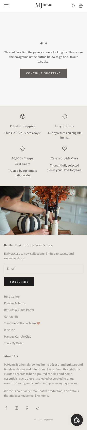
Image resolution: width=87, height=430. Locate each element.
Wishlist (9, 330)
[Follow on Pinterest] (27, 408)
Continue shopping (43, 73)
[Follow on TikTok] (38, 408)
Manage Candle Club (18, 336)
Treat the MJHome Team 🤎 (22, 323)
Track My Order (13, 343)
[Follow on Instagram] (17, 408)
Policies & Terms (15, 303)
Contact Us (11, 316)
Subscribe (19, 282)
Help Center (12, 296)
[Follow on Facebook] (6, 408)
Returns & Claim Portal (19, 310)
